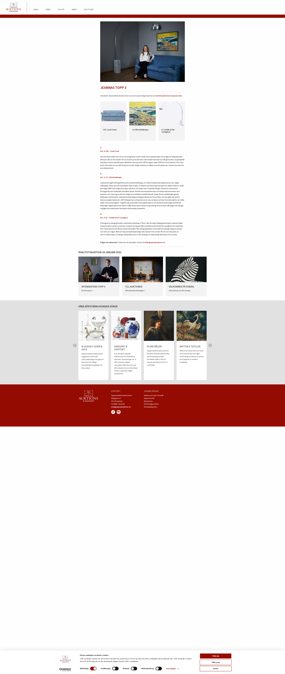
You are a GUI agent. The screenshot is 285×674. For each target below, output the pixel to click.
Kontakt (89, 9)
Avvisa (215, 669)
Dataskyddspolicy (150, 407)
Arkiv (74, 9)
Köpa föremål (149, 398)
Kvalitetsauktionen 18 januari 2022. (168, 96)
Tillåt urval (216, 662)
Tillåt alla (215, 656)
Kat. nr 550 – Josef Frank (109, 151)
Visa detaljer (171, 669)
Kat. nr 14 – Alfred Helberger (111, 177)
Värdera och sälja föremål (154, 395)
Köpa (48, 9)
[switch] (115, 668)
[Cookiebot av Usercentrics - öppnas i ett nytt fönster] (65, 669)
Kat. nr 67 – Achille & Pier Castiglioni (114, 217)
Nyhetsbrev (148, 401)
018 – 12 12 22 (119, 404)
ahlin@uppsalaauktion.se (155, 242)
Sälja (36, 9)
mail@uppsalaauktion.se (121, 407)
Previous (75, 345)
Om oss (61, 9)
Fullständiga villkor (151, 404)
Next (210, 345)
